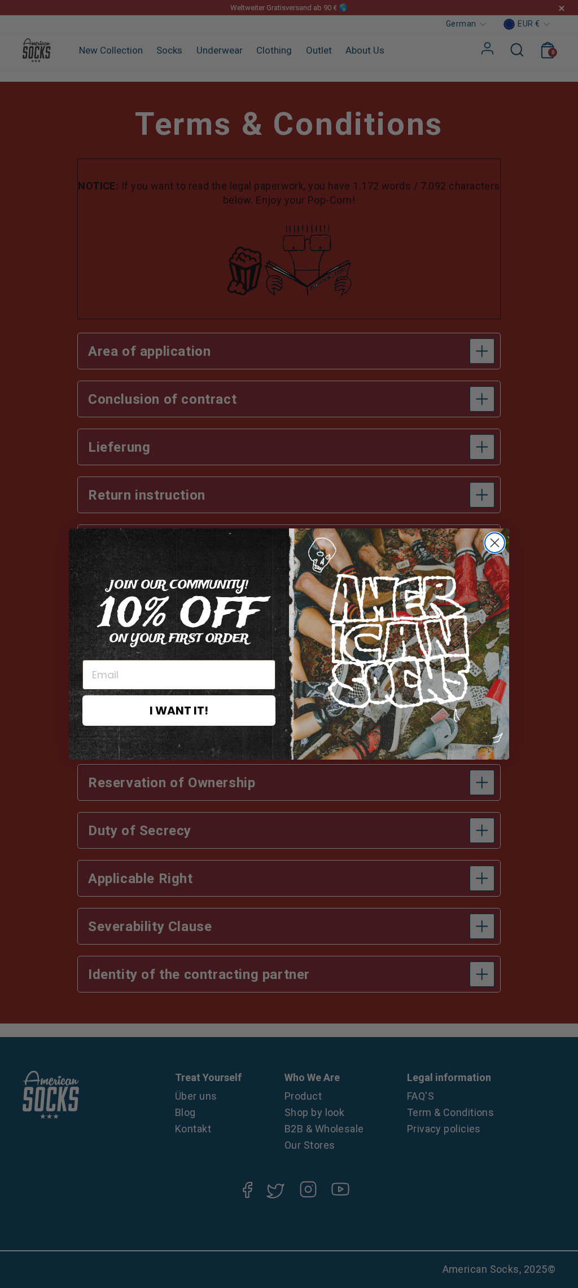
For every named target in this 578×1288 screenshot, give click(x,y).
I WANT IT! (179, 710)
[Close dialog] (495, 543)
